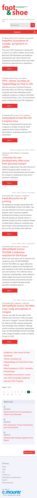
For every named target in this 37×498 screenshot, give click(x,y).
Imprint (4, 480)
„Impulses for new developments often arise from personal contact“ (15, 160)
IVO (3, 472)
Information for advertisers (11, 477)
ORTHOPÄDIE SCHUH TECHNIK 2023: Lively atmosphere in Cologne (18, 309)
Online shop (13, 19)
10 (8, 394)
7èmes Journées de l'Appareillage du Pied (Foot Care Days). (18, 362)
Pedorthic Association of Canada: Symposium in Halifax (15, 44)
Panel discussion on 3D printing (14, 200)
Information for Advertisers (26, 19)
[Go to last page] (19, 394)
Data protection (7, 483)
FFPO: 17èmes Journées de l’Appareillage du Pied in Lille (17, 82)
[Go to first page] (4, 392)
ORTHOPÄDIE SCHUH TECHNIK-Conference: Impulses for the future (14, 252)
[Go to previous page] (8, 392)
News (4, 467)
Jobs (4, 469)
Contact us (5, 19)
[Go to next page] (15, 394)
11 (12, 394)
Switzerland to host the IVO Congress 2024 (17, 119)
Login (3, 21)
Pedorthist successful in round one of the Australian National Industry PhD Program (17, 378)
